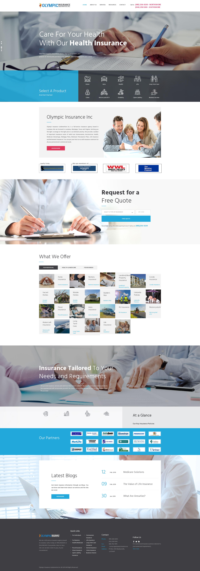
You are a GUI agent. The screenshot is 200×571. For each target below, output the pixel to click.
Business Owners (91, 553)
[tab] (48, 268)
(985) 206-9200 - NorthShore (148, 4)
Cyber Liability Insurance (76, 554)
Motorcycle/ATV (156, 307)
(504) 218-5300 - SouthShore (147, 7)
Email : (103, 546)
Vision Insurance (77, 550)
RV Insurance (124, 307)
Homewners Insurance (90, 536)
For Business (76, 540)
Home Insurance (62, 278)
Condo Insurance (154, 285)
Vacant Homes (45, 294)
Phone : (104, 539)
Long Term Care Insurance (91, 544)
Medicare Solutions (133, 472)
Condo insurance (153, 278)
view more (60, 496)
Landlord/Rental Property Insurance (125, 278)
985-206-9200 (113, 539)
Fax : (103, 544)
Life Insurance (107, 323)
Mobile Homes (76, 294)
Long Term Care (75, 324)
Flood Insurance (62, 308)
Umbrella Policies (137, 294)
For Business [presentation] (88, 267)
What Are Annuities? (134, 496)
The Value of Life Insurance (138, 484)
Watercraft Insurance (47, 323)
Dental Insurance (91, 548)
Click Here (136, 549)
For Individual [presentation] (48, 267)
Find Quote (126, 219)
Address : (104, 549)
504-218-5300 (113, 541)
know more (56, 148)
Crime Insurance (91, 550)
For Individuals (76, 535)
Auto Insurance (92, 308)
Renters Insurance (92, 278)
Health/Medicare (77, 543)
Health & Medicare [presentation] (69, 267)
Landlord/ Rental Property (124, 286)
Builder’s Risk (107, 294)
